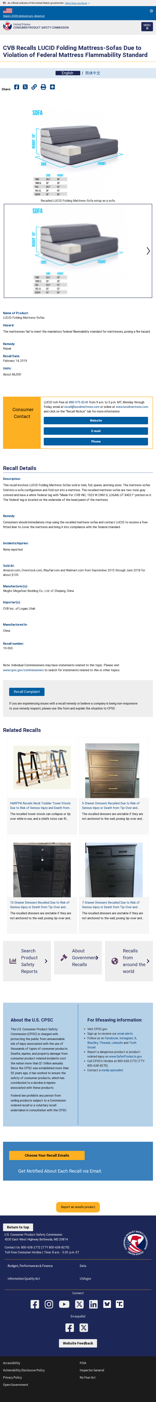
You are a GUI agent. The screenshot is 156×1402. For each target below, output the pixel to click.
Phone (96, 441)
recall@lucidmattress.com (81, 407)
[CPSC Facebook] (36, 1305)
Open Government (15, 1385)
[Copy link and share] (34, 87)
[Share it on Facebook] (16, 87)
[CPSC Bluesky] (108, 1305)
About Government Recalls (85, 957)
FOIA (83, 1363)
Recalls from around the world (134, 961)
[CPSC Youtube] (65, 1305)
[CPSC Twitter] (81, 1305)
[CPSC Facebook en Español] (71, 1328)
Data (83, 1266)
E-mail (96, 431)
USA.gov (85, 1278)
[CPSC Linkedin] (95, 1305)
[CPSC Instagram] (50, 1305)
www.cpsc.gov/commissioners (23, 670)
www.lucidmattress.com (132, 407)
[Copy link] (52, 87)
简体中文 (92, 73)
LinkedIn (117, 1043)
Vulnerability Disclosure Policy (24, 1370)
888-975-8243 (78, 402)
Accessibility (11, 1363)
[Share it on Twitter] (25, 87)
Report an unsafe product (78, 1207)
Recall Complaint (27, 692)
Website (96, 420)
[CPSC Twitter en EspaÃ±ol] (85, 1328)
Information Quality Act (24, 1278)
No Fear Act (88, 1377)
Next (148, 251)
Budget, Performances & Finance (30, 1266)
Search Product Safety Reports (29, 961)
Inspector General (92, 1370)
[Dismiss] (151, 10)
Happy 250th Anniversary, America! (24, 16)
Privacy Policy (12, 1377)
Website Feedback (78, 1343)
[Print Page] (43, 87)
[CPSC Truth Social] (120, 1305)
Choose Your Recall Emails (47, 1155)
